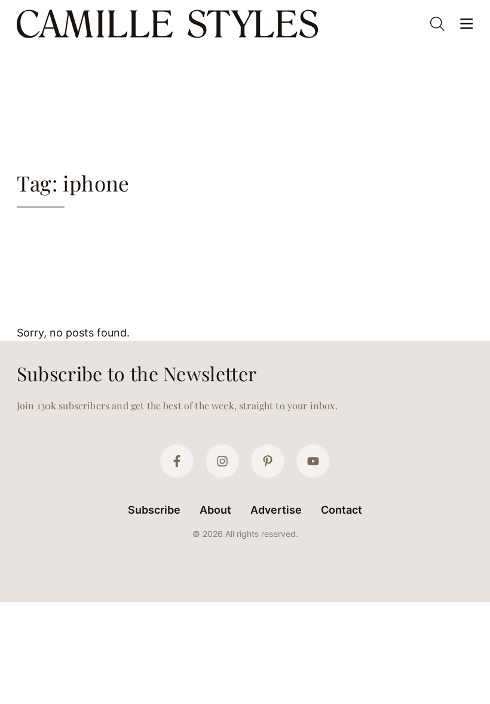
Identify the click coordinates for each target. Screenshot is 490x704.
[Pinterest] (267, 461)
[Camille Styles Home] (170, 24)
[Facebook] (177, 461)
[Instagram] (222, 461)
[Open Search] (437, 24)
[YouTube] (313, 461)
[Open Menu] (466, 24)
